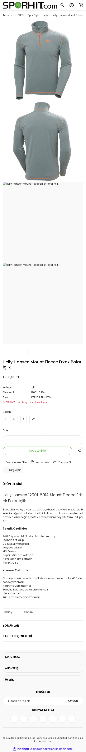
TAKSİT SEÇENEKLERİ (17, 636)
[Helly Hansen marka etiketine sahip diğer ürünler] (15, 352)
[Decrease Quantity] (8, 440)
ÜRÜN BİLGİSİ (12, 484)
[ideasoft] (21, 749)
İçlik (33, 387)
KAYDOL (73, 701)
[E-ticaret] (42, 749)
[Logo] (30, 5)
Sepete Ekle (37, 450)
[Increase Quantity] (77, 440)
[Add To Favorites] (15, 462)
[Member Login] (72, 5)
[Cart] (81, 5)
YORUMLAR (11, 625)
